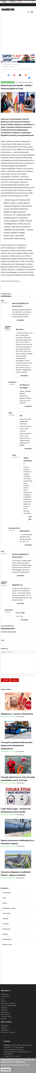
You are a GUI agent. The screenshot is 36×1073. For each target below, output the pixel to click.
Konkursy (4, 1028)
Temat (3, 640)
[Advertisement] (18, 35)
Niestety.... (20, 329)
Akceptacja (6, 1069)
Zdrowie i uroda (7, 944)
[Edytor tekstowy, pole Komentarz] (18, 666)
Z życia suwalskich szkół (8, 1005)
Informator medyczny (8, 1032)
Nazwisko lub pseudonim (8, 632)
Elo (21, 415)
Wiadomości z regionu (9, 67)
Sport (4, 898)
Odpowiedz (20, 320)
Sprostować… (25, 531)
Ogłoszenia (4, 1026)
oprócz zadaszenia (28, 461)
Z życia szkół (6, 913)
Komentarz (4, 648)
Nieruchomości (7, 939)
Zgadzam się (17, 585)
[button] (3, 652)
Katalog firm (5, 1030)
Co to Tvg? (20, 612)
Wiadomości (15, 64)
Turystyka (6, 924)
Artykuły (5, 934)
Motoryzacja (6, 929)
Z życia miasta (7, 892)
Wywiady (5, 918)
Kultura (5, 903)
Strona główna (7, 64)
